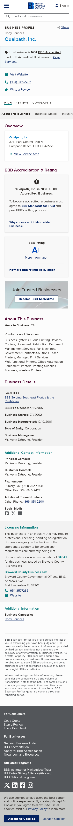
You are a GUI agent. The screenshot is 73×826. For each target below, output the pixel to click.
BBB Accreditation (16, 747)
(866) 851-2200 (34, 501)
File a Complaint (15, 728)
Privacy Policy (37, 809)
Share (65, 27)
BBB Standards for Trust (38, 206)
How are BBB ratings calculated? (32, 269)
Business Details (46, 113)
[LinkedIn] (20, 513)
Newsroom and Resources (21, 754)
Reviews (22, 102)
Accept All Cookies (21, 819)
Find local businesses (27, 16)
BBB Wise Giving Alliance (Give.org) (28, 773)
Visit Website (19, 74)
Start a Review (13, 724)
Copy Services (14, 619)
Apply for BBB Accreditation (23, 751)
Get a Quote (12, 720)
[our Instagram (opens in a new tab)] (30, 787)
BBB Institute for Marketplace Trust (27, 769)
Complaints (42, 102)
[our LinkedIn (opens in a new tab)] (15, 787)
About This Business (16, 113)
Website (15, 595)
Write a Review (20, 89)
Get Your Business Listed (20, 743)
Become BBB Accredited (36, 299)
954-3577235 (19, 590)
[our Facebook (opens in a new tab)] (22, 787)
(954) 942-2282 (20, 82)
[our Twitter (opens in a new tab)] (7, 787)
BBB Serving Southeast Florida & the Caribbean (29, 399)
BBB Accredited (49, 52)
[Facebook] (7, 513)
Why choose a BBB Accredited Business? (30, 224)
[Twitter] (13, 513)
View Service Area (26, 154)
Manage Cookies (53, 819)
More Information (36, 257)
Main (8, 102)
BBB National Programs (19, 777)
